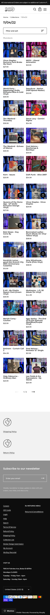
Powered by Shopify (37, 612)
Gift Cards (7, 510)
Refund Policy (8, 531)
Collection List (8, 540)
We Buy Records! (9, 552)
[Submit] (42, 478)
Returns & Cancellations (34, 512)
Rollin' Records (23, 612)
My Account (8, 548)
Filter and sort (12, 31)
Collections (14, 17)
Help (5, 519)
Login (5, 514)
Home (5, 17)
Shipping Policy (10, 431)
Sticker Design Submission (13, 544)
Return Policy (8, 453)
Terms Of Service (9, 527)
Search (5, 523)
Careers (6, 506)
